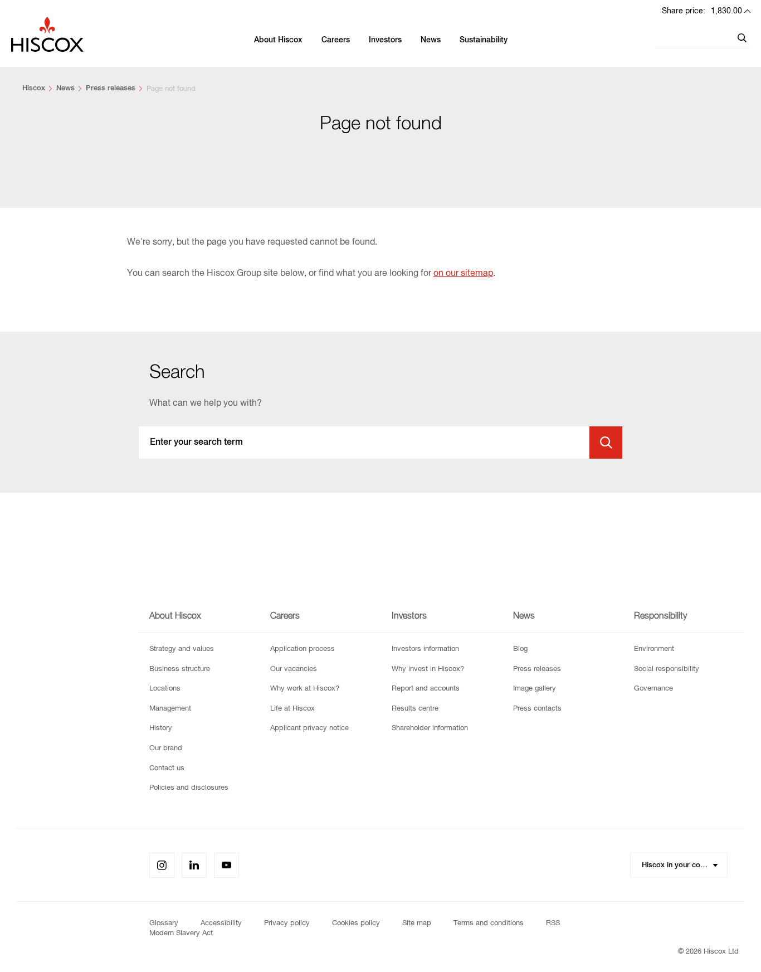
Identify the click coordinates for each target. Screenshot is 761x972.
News (431, 40)
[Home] (47, 40)
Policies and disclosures (188, 787)
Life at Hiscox (292, 708)
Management (170, 708)
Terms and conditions (488, 923)
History (160, 728)
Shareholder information (430, 728)
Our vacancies (293, 669)
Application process (302, 649)
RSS (553, 923)
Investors (385, 40)
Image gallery (534, 688)
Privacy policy (287, 923)
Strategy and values (181, 649)
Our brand (165, 748)
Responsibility (660, 616)
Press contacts (537, 708)
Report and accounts (426, 688)
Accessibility (221, 923)
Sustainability (484, 40)
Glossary (163, 923)
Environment (654, 649)
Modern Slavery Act (181, 933)
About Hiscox (278, 40)
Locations (165, 688)
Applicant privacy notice (309, 728)
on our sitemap (463, 273)
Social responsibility (666, 669)
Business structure (179, 669)
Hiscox (33, 88)
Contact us (166, 768)
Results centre (415, 708)
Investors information (425, 649)
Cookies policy (356, 923)
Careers (335, 40)
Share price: (702, 11)
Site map (416, 923)
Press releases (110, 88)
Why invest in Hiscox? (428, 669)
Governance (653, 688)
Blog (520, 649)
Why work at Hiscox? (304, 688)
